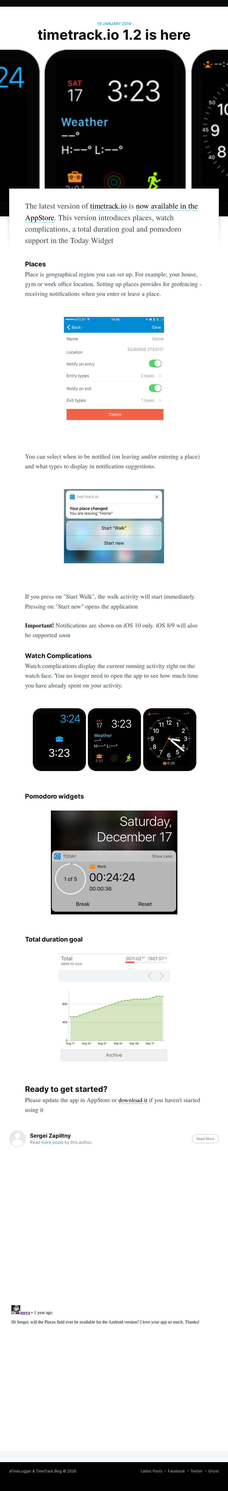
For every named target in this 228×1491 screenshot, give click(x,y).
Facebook (176, 1471)
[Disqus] (114, 1230)
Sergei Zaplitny (50, 1135)
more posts (52, 1142)
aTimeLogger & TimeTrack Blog (35, 1471)
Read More (205, 1139)
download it (132, 1100)
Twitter (196, 1471)
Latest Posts (151, 1471)
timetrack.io (108, 206)
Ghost (213, 1471)
